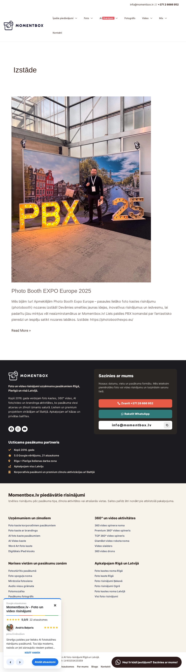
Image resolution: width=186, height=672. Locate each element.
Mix (161, 18)
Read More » (21, 329)
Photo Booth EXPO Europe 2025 (51, 291)
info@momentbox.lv (142, 4)
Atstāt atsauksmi (45, 661)
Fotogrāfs (129, 18)
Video (145, 18)
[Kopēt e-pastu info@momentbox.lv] (167, 425)
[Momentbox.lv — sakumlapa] (23, 25)
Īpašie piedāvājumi (63, 18)
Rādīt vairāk (32, 652)
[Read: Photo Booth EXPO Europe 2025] (81, 189)
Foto (86, 18)
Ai (106, 18)
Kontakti (57, 32)
